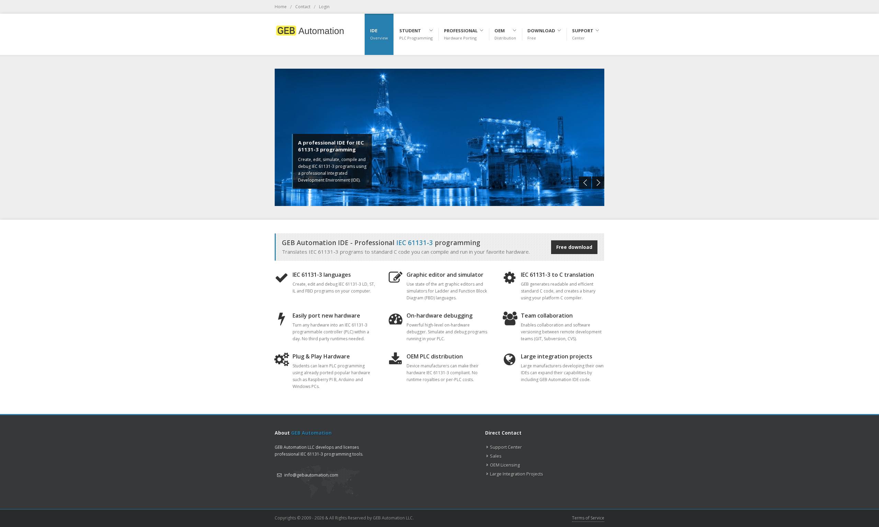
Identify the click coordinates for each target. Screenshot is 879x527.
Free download (574, 247)
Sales (496, 456)
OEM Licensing (505, 465)
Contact (302, 7)
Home (281, 7)
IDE (379, 34)
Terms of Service (588, 518)
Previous (585, 182)
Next (598, 182)
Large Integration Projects (516, 474)
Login (324, 7)
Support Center (506, 447)
